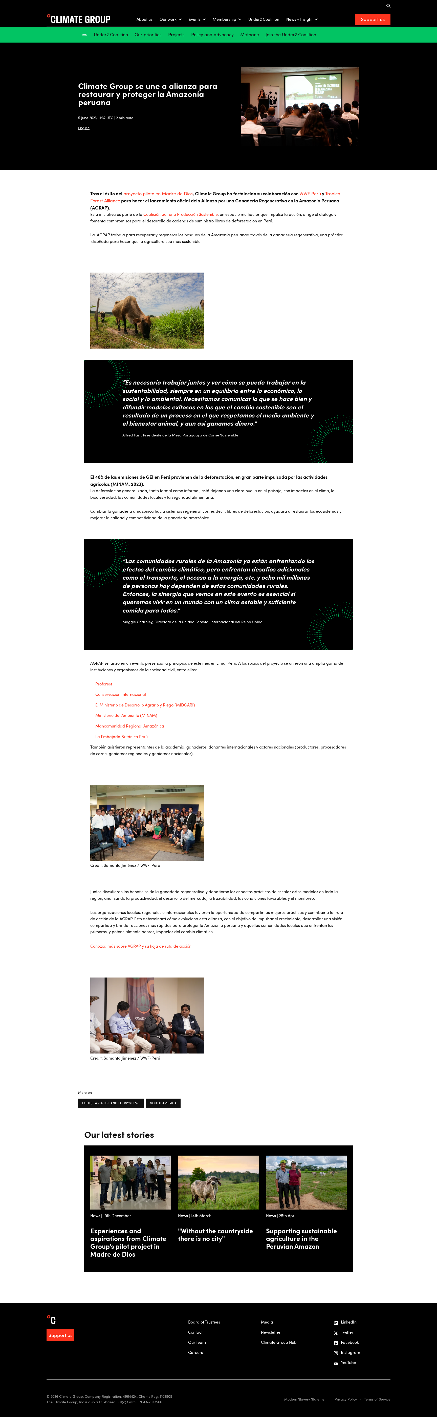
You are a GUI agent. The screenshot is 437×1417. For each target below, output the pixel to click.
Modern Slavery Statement (305, 1399)
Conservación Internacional (120, 694)
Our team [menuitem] (197, 1342)
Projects (176, 34)
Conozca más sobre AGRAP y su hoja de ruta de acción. (141, 946)
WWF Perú (310, 193)
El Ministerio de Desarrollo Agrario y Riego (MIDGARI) (145, 705)
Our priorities (148, 34)
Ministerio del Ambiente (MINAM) (126, 715)
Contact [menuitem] (195, 1332)
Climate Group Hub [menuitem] (279, 1342)
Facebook (350, 1342)
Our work (168, 19)
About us (144, 19)
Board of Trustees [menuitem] (204, 1322)
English (84, 127)
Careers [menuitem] (195, 1352)
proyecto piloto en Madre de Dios (158, 193)
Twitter (347, 1332)
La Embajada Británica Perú (121, 736)
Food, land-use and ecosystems (111, 1103)
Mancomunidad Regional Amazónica (129, 726)
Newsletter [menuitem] (270, 1332)
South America (163, 1103)
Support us (373, 19)
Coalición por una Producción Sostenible (180, 214)
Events (195, 19)
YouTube (348, 1362)
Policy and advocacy (212, 34)
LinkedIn (349, 1322)
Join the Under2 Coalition (291, 34)
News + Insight (299, 19)
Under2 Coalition (263, 19)
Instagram (350, 1352)
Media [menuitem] (267, 1322)
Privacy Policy (346, 1399)
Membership (224, 19)
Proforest (103, 684)
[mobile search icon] (388, 6)
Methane (249, 34)
